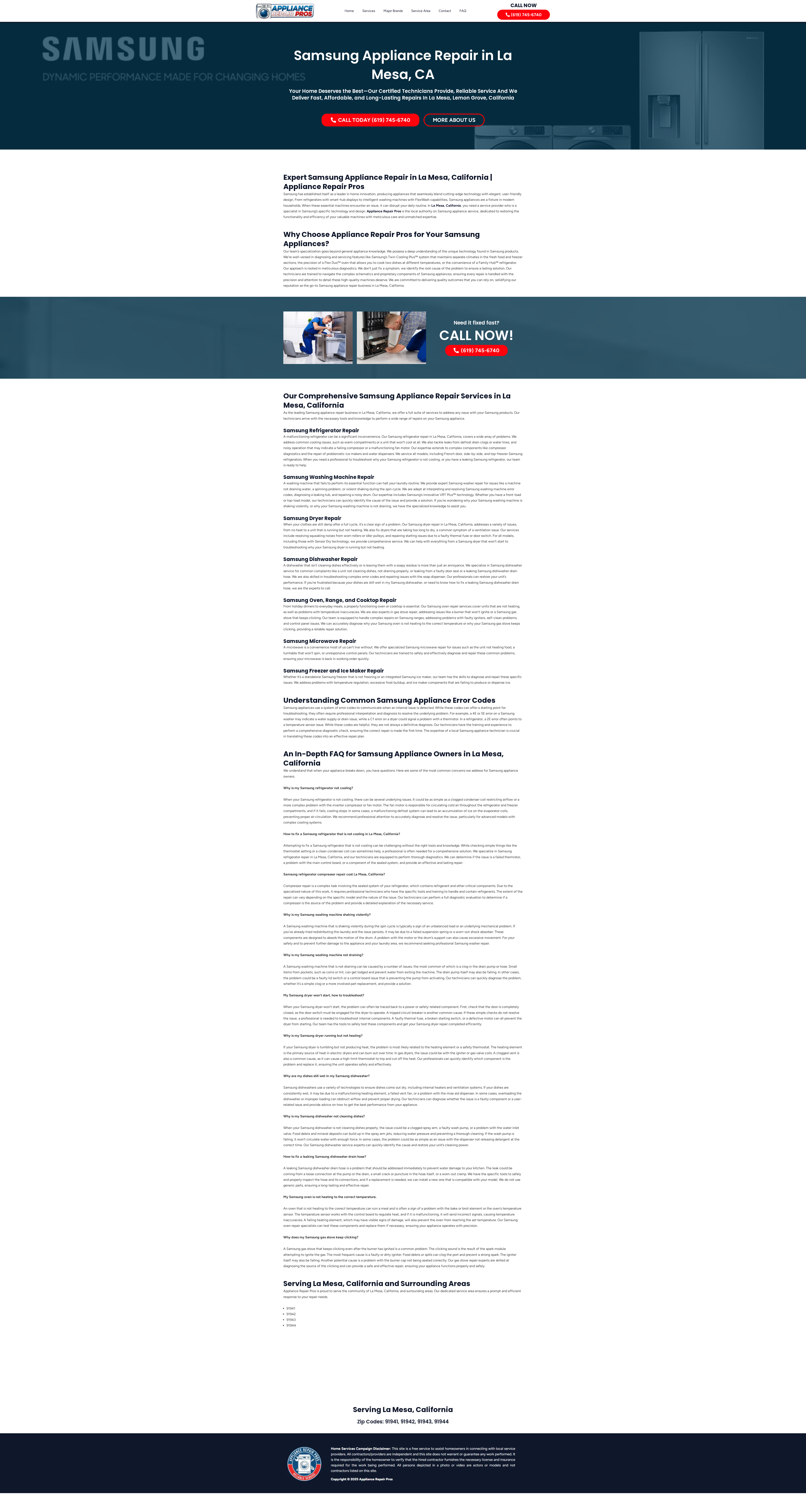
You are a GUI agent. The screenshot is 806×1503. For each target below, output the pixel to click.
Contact (445, 11)
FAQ (462, 11)
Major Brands (393, 11)
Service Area (420, 11)
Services (368, 11)
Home (349, 11)
